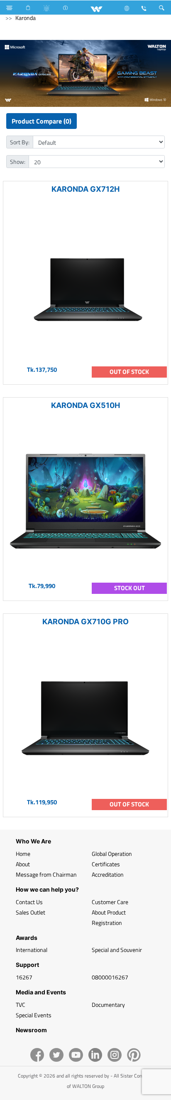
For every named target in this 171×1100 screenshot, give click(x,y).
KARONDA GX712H (85, 189)
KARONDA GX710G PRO (85, 621)
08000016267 (110, 977)
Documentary (108, 1004)
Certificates (106, 864)
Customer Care (110, 901)
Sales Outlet (30, 912)
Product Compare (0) (41, 121)
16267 (24, 977)
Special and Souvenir (117, 949)
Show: (17, 161)
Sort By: (19, 142)
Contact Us (29, 901)
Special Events (33, 1015)
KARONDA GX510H (85, 405)
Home (23, 853)
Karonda (25, 17)
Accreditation (108, 874)
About (23, 864)
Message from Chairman (46, 874)
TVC (20, 1004)
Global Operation (112, 853)
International (31, 949)
